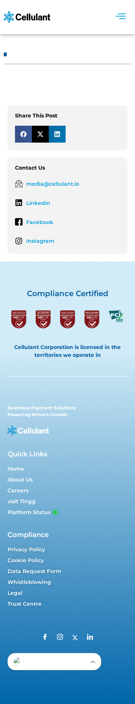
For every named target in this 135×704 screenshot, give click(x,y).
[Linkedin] (18, 202)
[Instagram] (18, 241)
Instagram (40, 241)
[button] (23, 134)
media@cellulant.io (52, 184)
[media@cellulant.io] (18, 183)
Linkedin (38, 203)
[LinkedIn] (90, 638)
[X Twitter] (75, 638)
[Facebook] (18, 222)
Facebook (39, 222)
